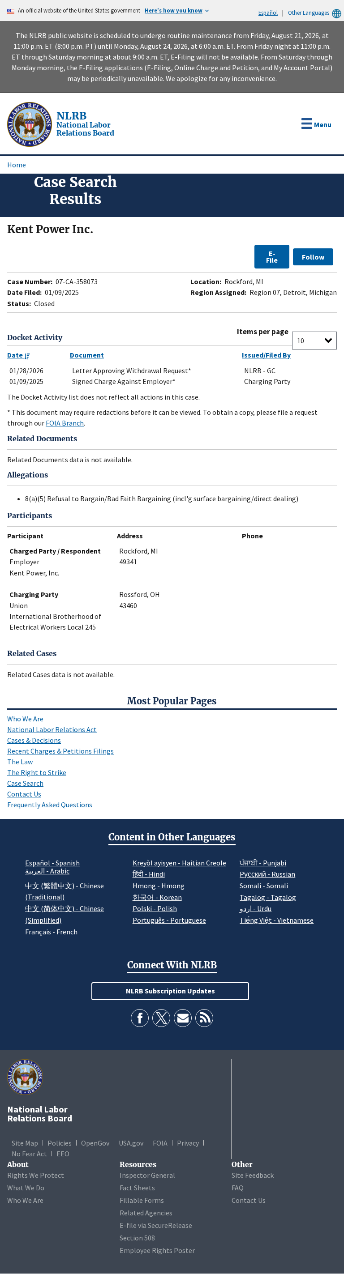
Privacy (188, 1142)
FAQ (238, 1187)
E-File (272, 256)
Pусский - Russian (267, 873)
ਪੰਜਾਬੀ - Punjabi (263, 862)
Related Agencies (146, 1212)
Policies (59, 1142)
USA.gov (131, 1142)
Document (87, 354)
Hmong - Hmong (159, 885)
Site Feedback (253, 1175)
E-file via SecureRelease (156, 1225)
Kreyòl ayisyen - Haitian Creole (179, 862)
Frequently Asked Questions (49, 804)
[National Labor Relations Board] (30, 123)
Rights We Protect (35, 1175)
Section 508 (137, 1237)
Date (15, 354)
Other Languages (308, 12)
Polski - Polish (155, 908)
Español (268, 12)
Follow (313, 256)
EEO (62, 1153)
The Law (20, 761)
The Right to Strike (36, 772)
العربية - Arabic (47, 871)
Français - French (51, 931)
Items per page (262, 332)
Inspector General (147, 1175)
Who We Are (25, 718)
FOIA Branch (65, 422)
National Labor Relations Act (52, 729)
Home (16, 164)
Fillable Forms (142, 1200)
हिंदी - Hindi (149, 873)
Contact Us (24, 793)
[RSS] (204, 1018)
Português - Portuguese (169, 920)
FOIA (160, 1142)
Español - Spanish (52, 862)
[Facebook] (140, 1018)
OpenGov (95, 1142)
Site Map (25, 1142)
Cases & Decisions (34, 740)
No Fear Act (29, 1153)
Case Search (25, 783)
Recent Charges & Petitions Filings (60, 750)
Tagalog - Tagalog (268, 897)
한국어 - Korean (157, 897)
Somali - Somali (264, 885)
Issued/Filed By (266, 354)
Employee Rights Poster (157, 1250)
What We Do (25, 1187)
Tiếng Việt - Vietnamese (277, 920)
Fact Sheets (137, 1187)
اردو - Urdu (255, 908)
